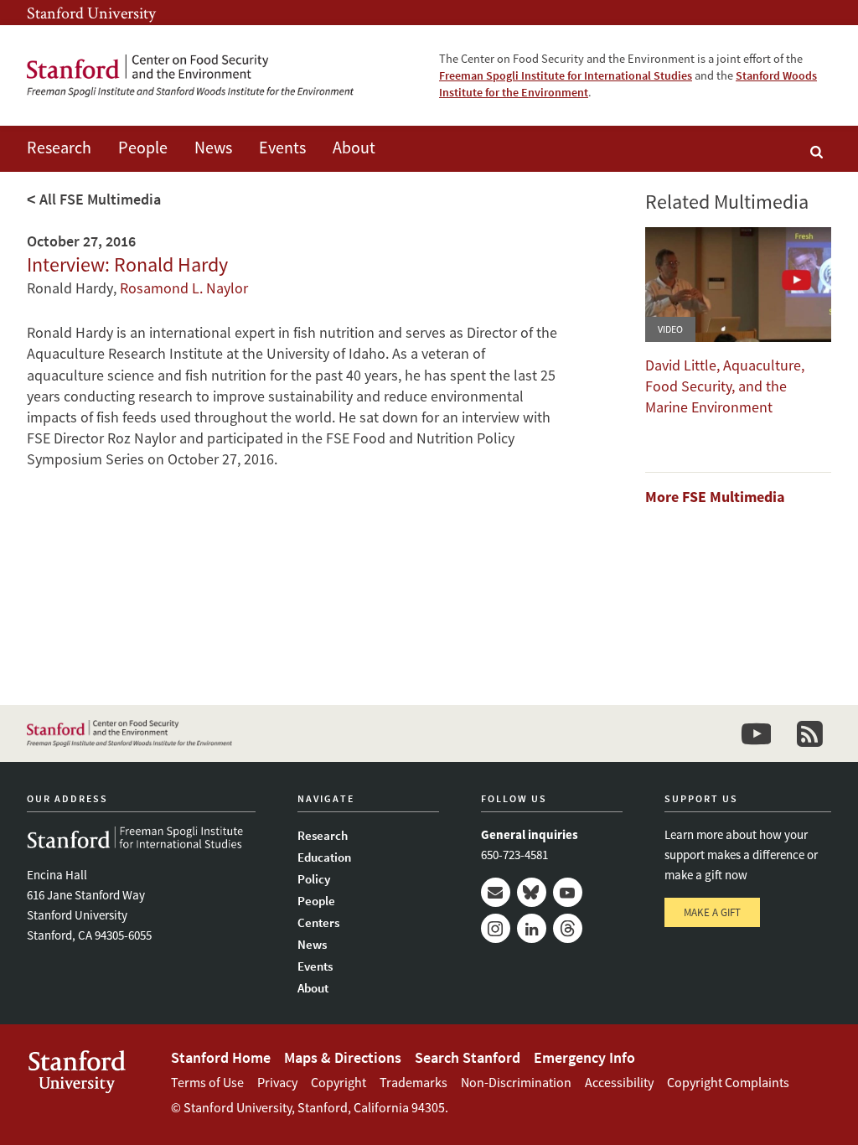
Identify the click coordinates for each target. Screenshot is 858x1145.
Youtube (567, 892)
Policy (313, 879)
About (354, 147)
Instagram (495, 928)
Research (59, 147)
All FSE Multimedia (100, 199)
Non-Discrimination (516, 1082)
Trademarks (413, 1082)
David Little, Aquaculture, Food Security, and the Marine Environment (724, 386)
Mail (495, 892)
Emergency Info (584, 1057)
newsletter (809, 733)
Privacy (277, 1082)
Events (282, 147)
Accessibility (619, 1082)
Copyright (338, 1082)
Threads (567, 928)
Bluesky (531, 892)
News (213, 147)
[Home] (190, 75)
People (143, 147)
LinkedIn (531, 928)
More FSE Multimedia (715, 496)
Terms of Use (207, 1082)
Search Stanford (467, 1057)
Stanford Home (221, 1057)
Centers (318, 922)
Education (324, 857)
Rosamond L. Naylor (184, 288)
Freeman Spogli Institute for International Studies (565, 75)
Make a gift (712, 912)
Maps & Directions (342, 1057)
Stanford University (91, 12)
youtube (756, 733)
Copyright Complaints (728, 1082)
